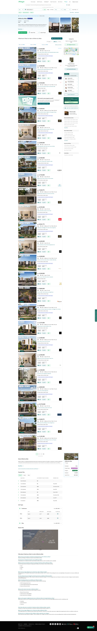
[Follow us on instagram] (58, 624)
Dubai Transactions (53, 1)
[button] (21, 9)
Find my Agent (33, 1)
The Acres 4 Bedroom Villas (68, 132)
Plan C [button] (29, 475)
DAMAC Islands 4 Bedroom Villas (69, 135)
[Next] (44, 454)
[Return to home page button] (21, 2)
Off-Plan (51, 9)
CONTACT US (31, 624)
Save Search (77, 12)
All (44, 9)
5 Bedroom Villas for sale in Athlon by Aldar (71, 121)
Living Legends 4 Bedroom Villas (69, 137)
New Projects (60, 1)
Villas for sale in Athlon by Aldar (69, 124)
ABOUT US (20, 624)
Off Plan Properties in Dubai (68, 148)
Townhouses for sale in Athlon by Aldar (70, 126)
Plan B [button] (24, 475)
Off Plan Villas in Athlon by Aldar (69, 145)
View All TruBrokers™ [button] (71, 94)
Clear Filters (72, 12)
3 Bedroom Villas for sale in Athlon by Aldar (71, 119)
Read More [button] (20, 465)
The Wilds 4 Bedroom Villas (68, 134)
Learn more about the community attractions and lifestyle (28, 468)
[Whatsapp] (49, 61)
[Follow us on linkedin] (55, 624)
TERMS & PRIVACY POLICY (40, 624)
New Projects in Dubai (67, 150)
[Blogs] (65, 2)
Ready (48, 9)
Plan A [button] (20, 475)
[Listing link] (40, 55)
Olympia (43, 44)
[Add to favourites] (35, 62)
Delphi (31, 44)
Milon (20, 44)
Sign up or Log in (75, 1)
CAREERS (25, 624)
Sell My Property (39, 1)
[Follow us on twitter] (53, 624)
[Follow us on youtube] (60, 624)
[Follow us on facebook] (50, 624)
